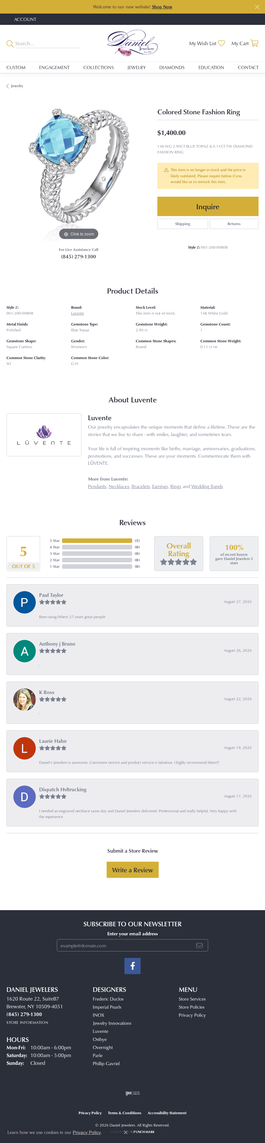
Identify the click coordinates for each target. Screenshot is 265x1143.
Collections (98, 67)
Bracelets (141, 486)
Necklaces (119, 486)
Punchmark (143, 1131)
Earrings (160, 486)
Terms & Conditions (124, 1113)
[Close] (257, 7)
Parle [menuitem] (97, 1055)
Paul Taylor (51, 594)
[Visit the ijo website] (132, 1093)
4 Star (54, 547)
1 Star (54, 566)
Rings (175, 486)
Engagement (54, 67)
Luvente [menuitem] (100, 1031)
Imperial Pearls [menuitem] (107, 1006)
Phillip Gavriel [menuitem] (106, 1063)
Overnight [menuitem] (103, 1047)
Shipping (182, 223)
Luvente (77, 313)
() (137, 540)
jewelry (17, 85)
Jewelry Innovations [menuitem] (112, 1023)
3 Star (54, 553)
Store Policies (191, 1006)
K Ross (46, 692)
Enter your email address (132, 933)
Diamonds (172, 67)
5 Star (54, 540)
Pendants (97, 486)
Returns (234, 223)
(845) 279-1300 (78, 256)
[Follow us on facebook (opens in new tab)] (132, 966)
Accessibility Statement (167, 1113)
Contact (248, 67)
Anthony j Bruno (57, 643)
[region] (78, 170)
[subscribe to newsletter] (199, 945)
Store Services (192, 998)
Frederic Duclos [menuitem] (108, 998)
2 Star (54, 560)
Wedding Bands (207, 486)
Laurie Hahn (53, 740)
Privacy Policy (192, 1015)
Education (211, 67)
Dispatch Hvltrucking (63, 789)
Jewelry (136, 67)
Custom (16, 67)
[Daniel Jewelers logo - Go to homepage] (132, 43)
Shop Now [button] (162, 7)
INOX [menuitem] (98, 1015)
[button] (24, 19)
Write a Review (132, 869)
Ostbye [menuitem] (100, 1039)
